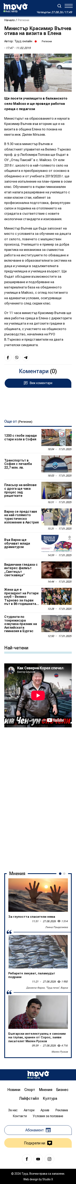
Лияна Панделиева (56, 927)
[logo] (15, 7)
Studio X (47, 1179)
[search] (59, 6)
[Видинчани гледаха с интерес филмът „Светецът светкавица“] (56, 569)
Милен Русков (59, 1051)
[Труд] (38, 1075)
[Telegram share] (25, 357)
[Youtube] (38, 1159)
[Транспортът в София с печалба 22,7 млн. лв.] (56, 463)
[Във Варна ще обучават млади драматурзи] (56, 543)
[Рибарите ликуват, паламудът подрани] (38, 951)
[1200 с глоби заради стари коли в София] (56, 437)
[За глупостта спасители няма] (38, 895)
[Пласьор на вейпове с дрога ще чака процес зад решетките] (56, 490)
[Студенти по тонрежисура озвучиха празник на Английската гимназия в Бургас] (56, 623)
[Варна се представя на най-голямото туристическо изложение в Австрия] (56, 516)
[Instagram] (49, 1159)
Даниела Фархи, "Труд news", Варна (47, 987)
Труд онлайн (23, 41)
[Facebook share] (8, 357)
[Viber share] (16, 357)
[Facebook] (27, 1159)
